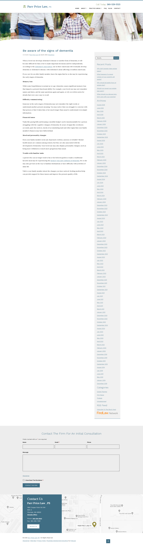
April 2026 (100, 114)
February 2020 (101, 348)
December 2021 (102, 280)
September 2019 (102, 364)
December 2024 (102, 166)
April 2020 (100, 341)
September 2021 (102, 289)
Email (57, 442)
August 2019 (101, 367)
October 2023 (101, 212)
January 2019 (101, 380)
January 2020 (101, 351)
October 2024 (101, 173)
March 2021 (100, 309)
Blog (110, 8)
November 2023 (102, 208)
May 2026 (100, 111)
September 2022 (102, 254)
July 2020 (100, 332)
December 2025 (102, 127)
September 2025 (102, 137)
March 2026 (101, 118)
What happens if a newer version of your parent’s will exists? (106, 76)
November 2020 (102, 319)
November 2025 (102, 131)
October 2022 (101, 250)
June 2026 (100, 108)
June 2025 (100, 147)
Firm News (51, 55)
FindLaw (73, 541)
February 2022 (101, 273)
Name (24, 442)
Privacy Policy (41, 541)
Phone (89, 442)
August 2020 (101, 328)
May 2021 (100, 302)
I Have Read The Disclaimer (34, 480)
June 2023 (100, 225)
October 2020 (101, 322)
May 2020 (100, 338)
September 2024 (102, 176)
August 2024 (101, 179)
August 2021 (101, 293)
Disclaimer (26, 476)
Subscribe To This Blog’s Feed (106, 409)
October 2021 (101, 286)
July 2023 (100, 221)
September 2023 (102, 215)
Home (77, 8)
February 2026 (101, 121)
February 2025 (101, 160)
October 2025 (101, 134)
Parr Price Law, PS (35, 55)
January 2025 (101, 163)
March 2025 (101, 157)
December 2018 (102, 383)
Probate (99, 398)
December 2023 (102, 205)
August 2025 (101, 140)
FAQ (105, 8)
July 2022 (100, 260)
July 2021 (100, 296)
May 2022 (100, 264)
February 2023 (101, 238)
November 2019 (102, 358)
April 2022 (100, 267)
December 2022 (102, 244)
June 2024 (100, 186)
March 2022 (101, 270)
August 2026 (101, 105)
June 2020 (100, 335)
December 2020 (102, 315)
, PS (38, 503)
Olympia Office (32, 514)
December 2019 (102, 354)
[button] (141, 536)
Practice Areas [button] (94, 8)
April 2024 (100, 192)
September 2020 (102, 325)
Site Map (33, 541)
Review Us (33, 526)
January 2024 (101, 202)
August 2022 (101, 257)
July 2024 (100, 182)
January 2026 (101, 124)
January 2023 (101, 241)
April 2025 (100, 153)
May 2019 (100, 377)
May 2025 (100, 150)
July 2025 (100, 144)
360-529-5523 (113, 4)
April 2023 (100, 231)
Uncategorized (101, 401)
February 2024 (101, 199)
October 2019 (101, 361)
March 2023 (101, 234)
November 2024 (102, 169)
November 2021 (102, 283)
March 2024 (101, 195)
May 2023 (100, 228)
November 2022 (102, 247)
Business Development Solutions (57, 541)
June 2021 (100, 299)
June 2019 (100, 374)
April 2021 (100, 306)
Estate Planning (102, 392)
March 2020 (101, 345)
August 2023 (101, 218)
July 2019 (100, 370)
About (83, 8)
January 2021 (101, 312)
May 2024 (100, 189)
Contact (117, 8)
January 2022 (101, 276)
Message (25, 452)
